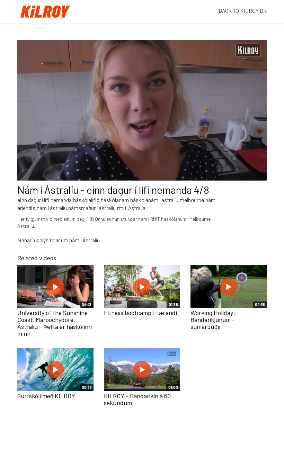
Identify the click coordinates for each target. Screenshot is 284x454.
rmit (122, 207)
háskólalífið (86, 200)
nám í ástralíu (52, 207)
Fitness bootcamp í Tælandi (140, 312)
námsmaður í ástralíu (92, 207)
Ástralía (136, 207)
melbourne (192, 200)
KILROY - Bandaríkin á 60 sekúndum (137, 399)
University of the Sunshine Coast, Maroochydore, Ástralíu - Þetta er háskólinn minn (54, 323)
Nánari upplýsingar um (43, 240)
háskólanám (115, 200)
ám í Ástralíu (86, 240)
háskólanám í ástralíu (154, 200)
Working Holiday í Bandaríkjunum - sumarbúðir (213, 319)
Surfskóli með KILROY (46, 396)
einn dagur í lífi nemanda (44, 200)
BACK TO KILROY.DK (243, 10)
